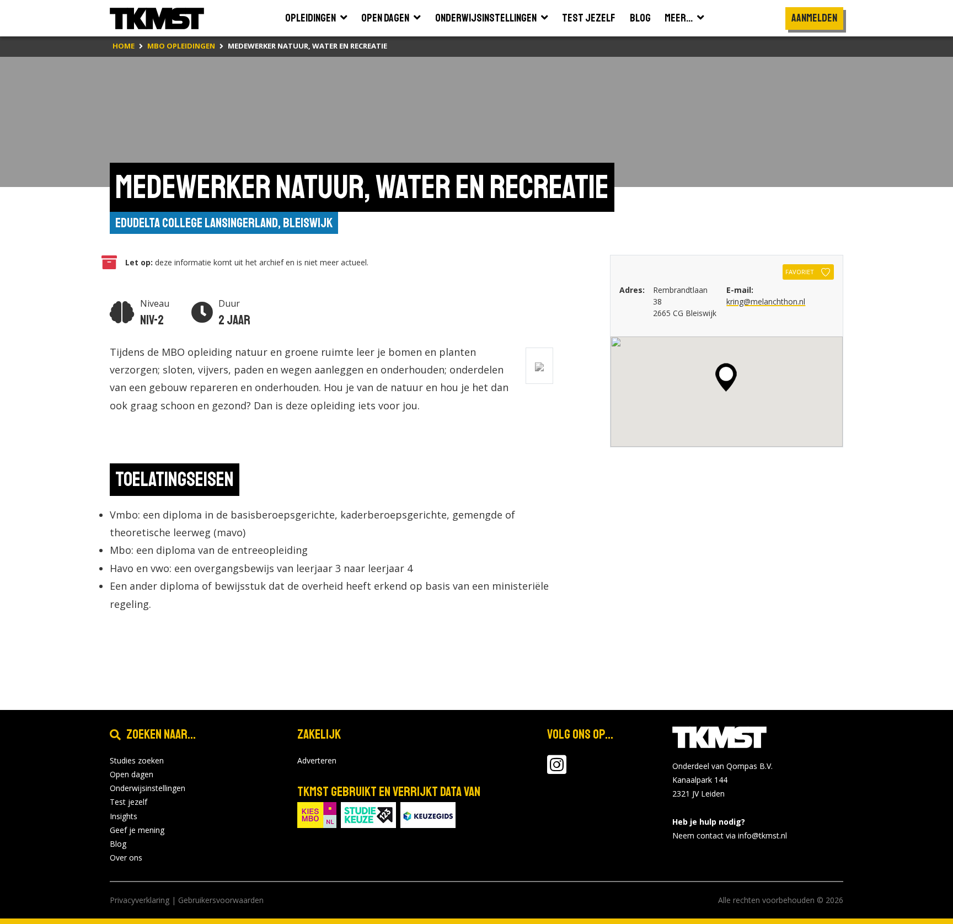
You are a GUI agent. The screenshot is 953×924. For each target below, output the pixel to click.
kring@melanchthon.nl (765, 301)
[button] (726, 377)
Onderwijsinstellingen (147, 788)
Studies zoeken (137, 760)
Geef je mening (137, 830)
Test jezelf (128, 802)
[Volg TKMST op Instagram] (556, 770)
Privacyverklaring (139, 900)
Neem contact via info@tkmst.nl (729, 835)
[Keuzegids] (428, 814)
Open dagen (131, 774)
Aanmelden (814, 18)
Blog (118, 843)
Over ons (126, 857)
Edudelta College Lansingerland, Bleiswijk (224, 223)
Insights (123, 816)
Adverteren (316, 760)
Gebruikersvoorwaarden (221, 900)
